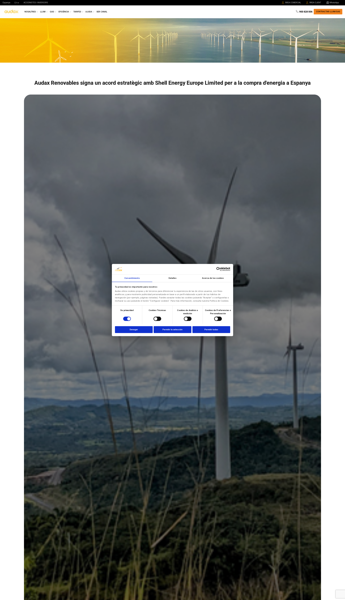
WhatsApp (334, 2)
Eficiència (63, 12)
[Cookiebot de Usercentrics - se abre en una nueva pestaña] (218, 269)
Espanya (6, 2)
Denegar (134, 329)
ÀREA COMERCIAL (293, 2)
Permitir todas (211, 329)
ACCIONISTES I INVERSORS (36, 2)
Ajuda (88, 12)
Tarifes (77, 12)
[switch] (157, 318)
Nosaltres (30, 12)
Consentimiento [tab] (132, 278)
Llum (42, 12)
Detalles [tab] (173, 278)
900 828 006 (305, 11)
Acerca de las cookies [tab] (213, 278)
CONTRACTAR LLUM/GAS (328, 11)
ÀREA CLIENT (315, 2)
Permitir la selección (172, 329)
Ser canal (101, 12)
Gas (52, 12)
